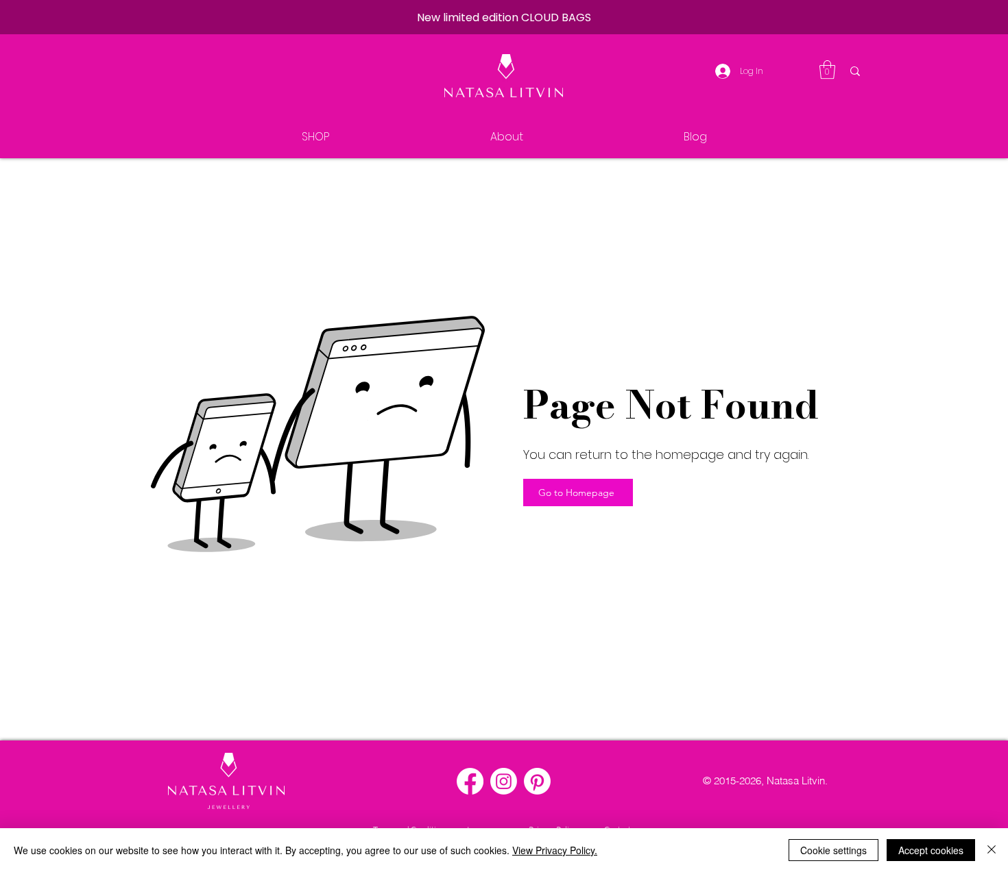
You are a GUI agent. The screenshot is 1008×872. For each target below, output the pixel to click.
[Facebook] (470, 781)
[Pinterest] (537, 781)
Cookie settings (833, 850)
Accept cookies (930, 850)
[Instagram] (503, 781)
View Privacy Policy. (554, 850)
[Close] (991, 850)
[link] (827, 69)
